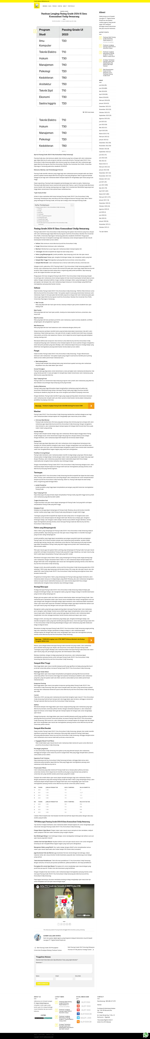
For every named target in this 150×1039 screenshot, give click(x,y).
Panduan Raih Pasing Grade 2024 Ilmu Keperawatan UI (109, 38)
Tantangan (41, 214)
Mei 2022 (101, 161)
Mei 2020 (101, 218)
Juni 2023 (102, 124)
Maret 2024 (102, 97)
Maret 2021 (102, 194)
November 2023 (104, 109)
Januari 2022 (102, 170)
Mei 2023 (101, 127)
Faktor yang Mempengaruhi (44, 216)
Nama (37, 976)
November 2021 (104, 176)
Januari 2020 (102, 221)
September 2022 (104, 152)
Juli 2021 (101, 182)
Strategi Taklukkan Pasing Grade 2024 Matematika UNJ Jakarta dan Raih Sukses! (108, 63)
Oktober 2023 (103, 112)
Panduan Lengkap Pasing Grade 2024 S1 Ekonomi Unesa (109, 46)
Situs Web (78, 976)
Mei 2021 (101, 188)
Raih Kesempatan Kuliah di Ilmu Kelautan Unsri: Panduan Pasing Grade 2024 (108, 72)
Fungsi (39, 210)
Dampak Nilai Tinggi (43, 219)
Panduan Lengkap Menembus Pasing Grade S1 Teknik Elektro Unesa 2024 (109, 54)
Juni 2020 (102, 215)
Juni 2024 (102, 88)
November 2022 (104, 146)
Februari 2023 (103, 136)
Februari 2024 (103, 100)
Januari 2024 (102, 103)
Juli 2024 (101, 85)
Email (57, 976)
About (65, 6)
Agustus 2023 (103, 118)
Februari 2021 (103, 197)
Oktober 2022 (103, 149)
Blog (50, 6)
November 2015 (104, 224)
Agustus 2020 (103, 209)
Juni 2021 (102, 185)
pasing (77, 929)
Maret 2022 (102, 164)
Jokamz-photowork (39, 1018)
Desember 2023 (103, 106)
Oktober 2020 (103, 206)
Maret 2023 (102, 133)
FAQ (53, 1034)
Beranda (45, 6)
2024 (69, 929)
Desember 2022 (103, 143)
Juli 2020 (101, 212)
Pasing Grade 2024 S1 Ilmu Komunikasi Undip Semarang (50, 207)
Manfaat (40, 212)
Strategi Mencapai (42, 217)
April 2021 (102, 191)
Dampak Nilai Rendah (43, 221)
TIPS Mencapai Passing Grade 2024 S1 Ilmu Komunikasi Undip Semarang (52, 223)
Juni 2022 (102, 158)
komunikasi (73, 929)
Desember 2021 (103, 173)
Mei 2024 (101, 91)
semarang (82, 929)
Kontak (60, 6)
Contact (48, 1034)
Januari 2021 (102, 200)
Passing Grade (64, 11)
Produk (54, 6)
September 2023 (104, 115)
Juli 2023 (101, 121)
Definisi (40, 209)
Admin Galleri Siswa (71, 21)
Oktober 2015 (103, 227)
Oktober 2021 (103, 179)
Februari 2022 (103, 167)
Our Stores (42, 1034)
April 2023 (102, 130)
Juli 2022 (101, 155)
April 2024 (102, 94)
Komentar (39, 962)
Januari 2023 (102, 139)
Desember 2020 (103, 203)
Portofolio (71, 6)
